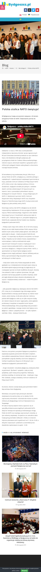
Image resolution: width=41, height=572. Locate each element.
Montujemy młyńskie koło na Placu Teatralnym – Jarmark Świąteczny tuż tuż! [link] (20, 465)
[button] (20, 19)
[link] (2, 7)
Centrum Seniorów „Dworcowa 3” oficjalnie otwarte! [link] (20, 501)
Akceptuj (24, 570)
